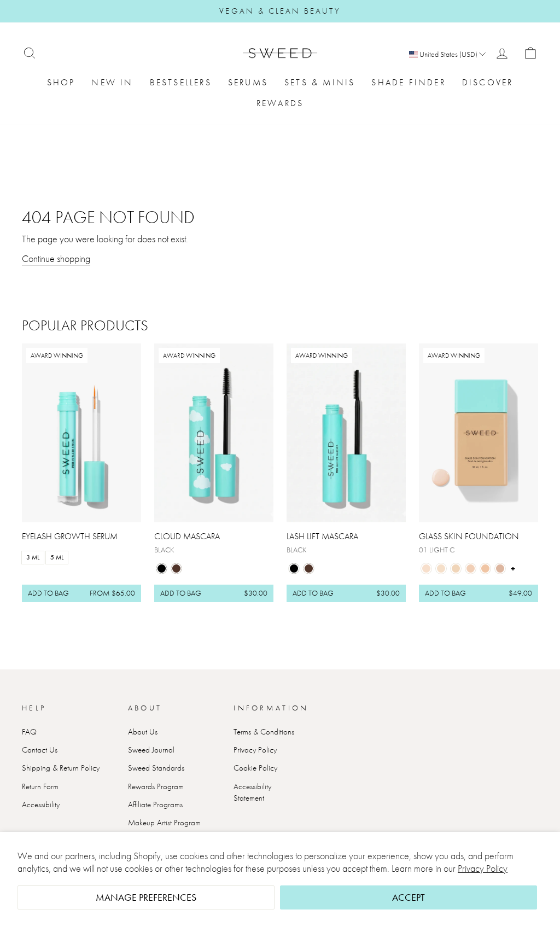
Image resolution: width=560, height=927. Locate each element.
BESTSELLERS (181, 82)
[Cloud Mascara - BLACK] (161, 568)
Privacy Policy (483, 868)
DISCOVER (488, 82)
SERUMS (248, 82)
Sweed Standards (156, 767)
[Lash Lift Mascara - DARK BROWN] (309, 568)
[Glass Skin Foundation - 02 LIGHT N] (441, 568)
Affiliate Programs (155, 804)
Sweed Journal (151, 749)
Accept (408, 897)
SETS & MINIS (319, 82)
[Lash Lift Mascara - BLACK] (294, 568)
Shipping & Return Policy (61, 767)
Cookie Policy (255, 767)
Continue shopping (56, 258)
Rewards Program (156, 786)
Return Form (40, 786)
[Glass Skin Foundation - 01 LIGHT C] (426, 568)
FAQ (29, 731)
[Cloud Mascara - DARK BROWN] (176, 568)
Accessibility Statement (252, 792)
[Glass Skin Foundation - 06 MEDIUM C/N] (500, 568)
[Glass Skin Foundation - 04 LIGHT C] (470, 568)
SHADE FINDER (408, 82)
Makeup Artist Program (164, 822)
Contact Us (39, 749)
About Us (143, 731)
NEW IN (112, 82)
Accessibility (41, 804)
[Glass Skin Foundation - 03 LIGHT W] (456, 568)
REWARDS (280, 103)
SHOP (61, 82)
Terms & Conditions (264, 731)
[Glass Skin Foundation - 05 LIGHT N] (485, 568)
